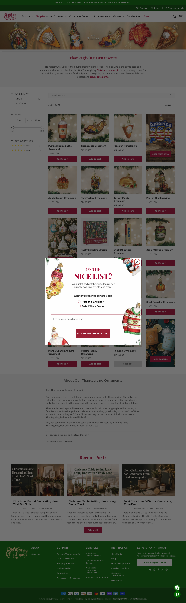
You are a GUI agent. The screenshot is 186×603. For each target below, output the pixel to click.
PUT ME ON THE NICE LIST (93, 333)
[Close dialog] (137, 261)
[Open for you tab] (177, 594)
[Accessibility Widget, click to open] (177, 588)
